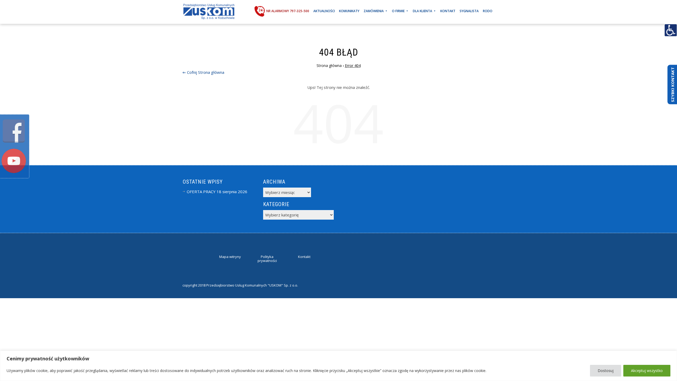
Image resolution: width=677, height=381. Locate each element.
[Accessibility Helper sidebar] (670, 30)
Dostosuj (606, 370)
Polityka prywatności (267, 258)
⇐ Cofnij (189, 72)
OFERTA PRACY (201, 191)
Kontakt (447, 11)
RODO (487, 11)
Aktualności (324, 11)
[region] (338, 366)
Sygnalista (469, 11)
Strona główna (211, 72)
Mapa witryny (230, 256)
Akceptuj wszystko (647, 370)
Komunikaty (349, 11)
